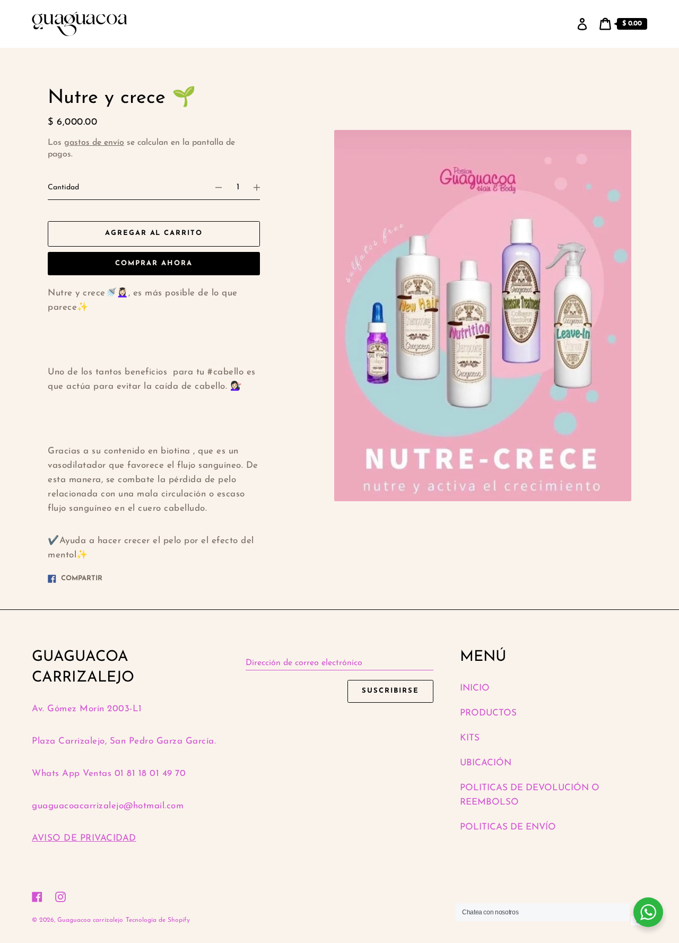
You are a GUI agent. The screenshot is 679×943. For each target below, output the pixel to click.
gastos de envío (94, 142)
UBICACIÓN (485, 762)
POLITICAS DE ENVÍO (508, 827)
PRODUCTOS (488, 713)
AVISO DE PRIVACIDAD (84, 838)
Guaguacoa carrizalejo (90, 920)
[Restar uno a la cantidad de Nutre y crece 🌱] (214, 187)
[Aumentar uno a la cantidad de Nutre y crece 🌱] (261, 187)
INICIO (475, 688)
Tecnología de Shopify (158, 920)
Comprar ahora (153, 263)
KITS (470, 738)
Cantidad (63, 187)
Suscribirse (390, 690)
